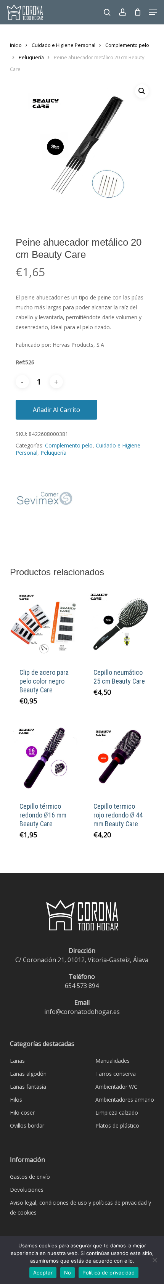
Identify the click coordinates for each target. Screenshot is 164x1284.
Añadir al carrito (56, 409)
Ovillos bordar (27, 1125)
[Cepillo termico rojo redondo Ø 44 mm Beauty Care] (120, 756)
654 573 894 (82, 986)
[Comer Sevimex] (44, 503)
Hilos (16, 1099)
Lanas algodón (28, 1073)
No (67, 1273)
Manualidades (112, 1060)
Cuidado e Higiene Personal (63, 45)
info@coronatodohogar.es (82, 1011)
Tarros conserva (115, 1073)
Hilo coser (22, 1112)
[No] (154, 1260)
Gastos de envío (30, 1176)
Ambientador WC (116, 1086)
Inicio (16, 45)
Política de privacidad (108, 1273)
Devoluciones (26, 1189)
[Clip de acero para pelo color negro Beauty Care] (46, 622)
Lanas (17, 1060)
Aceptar (43, 1273)
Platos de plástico (117, 1125)
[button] (153, 12)
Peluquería (31, 57)
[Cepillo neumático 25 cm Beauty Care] (120, 622)
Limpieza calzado (116, 1112)
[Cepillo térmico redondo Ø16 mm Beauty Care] (46, 756)
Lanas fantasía (28, 1086)
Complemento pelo (127, 45)
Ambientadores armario (124, 1099)
